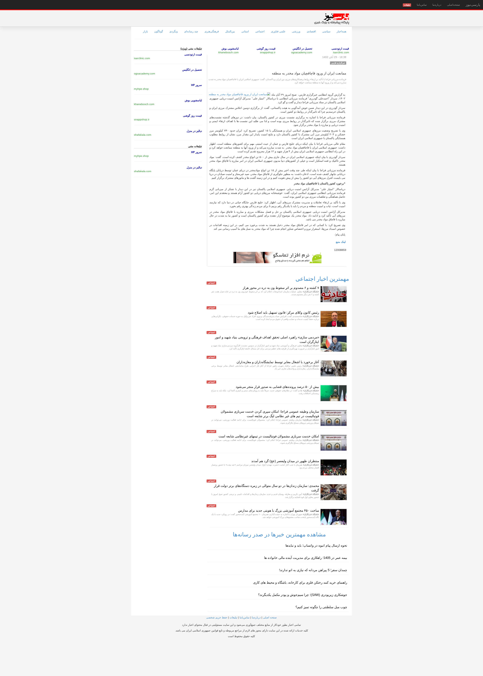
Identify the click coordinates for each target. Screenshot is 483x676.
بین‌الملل (230, 31)
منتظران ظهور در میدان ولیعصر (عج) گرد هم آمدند (285, 461)
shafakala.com (142, 134)
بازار (145, 31)
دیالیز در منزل (194, 130)
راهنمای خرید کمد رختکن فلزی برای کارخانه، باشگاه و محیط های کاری (300, 582)
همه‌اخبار (341, 31)
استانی (245, 31)
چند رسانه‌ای (191, 31)
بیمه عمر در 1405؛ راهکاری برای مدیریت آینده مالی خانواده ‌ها (305, 558)
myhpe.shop (141, 88)
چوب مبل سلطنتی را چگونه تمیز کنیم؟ (321, 607)
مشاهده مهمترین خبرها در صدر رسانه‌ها (279, 534)
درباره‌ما (436, 4)
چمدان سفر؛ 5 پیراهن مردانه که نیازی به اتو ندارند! (313, 570)
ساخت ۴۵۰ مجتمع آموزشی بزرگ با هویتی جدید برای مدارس (278, 510)
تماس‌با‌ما (422, 4)
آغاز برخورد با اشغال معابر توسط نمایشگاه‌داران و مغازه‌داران (278, 362)
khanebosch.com (228, 52)
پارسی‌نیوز (473, 5)
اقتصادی (311, 31)
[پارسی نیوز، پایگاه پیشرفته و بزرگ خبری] (331, 18)
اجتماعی (260, 31)
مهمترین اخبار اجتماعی (322, 279)
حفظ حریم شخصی (216, 617)
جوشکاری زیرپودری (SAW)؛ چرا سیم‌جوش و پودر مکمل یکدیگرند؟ (302, 595)
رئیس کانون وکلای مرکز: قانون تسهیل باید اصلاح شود (283, 312)
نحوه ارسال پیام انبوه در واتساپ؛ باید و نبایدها (316, 545)
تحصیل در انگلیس (302, 48)
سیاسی (326, 31)
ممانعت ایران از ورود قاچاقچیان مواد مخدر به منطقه (309, 73)
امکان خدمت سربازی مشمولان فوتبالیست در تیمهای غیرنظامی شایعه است (268, 436)
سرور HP (196, 85)
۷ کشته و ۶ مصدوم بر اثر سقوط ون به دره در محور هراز (281, 288)
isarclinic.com (341, 52)
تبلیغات (233, 617)
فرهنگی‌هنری (212, 31)
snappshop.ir (267, 52)
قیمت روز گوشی (266, 48)
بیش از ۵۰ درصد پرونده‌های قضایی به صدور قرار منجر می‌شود (277, 387)
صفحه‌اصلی (453, 4)
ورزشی (296, 31)
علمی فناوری (278, 31)
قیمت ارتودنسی (340, 48)
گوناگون (158, 31)
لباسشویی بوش (230, 48)
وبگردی (173, 31)
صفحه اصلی (270, 617)
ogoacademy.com (301, 52)
